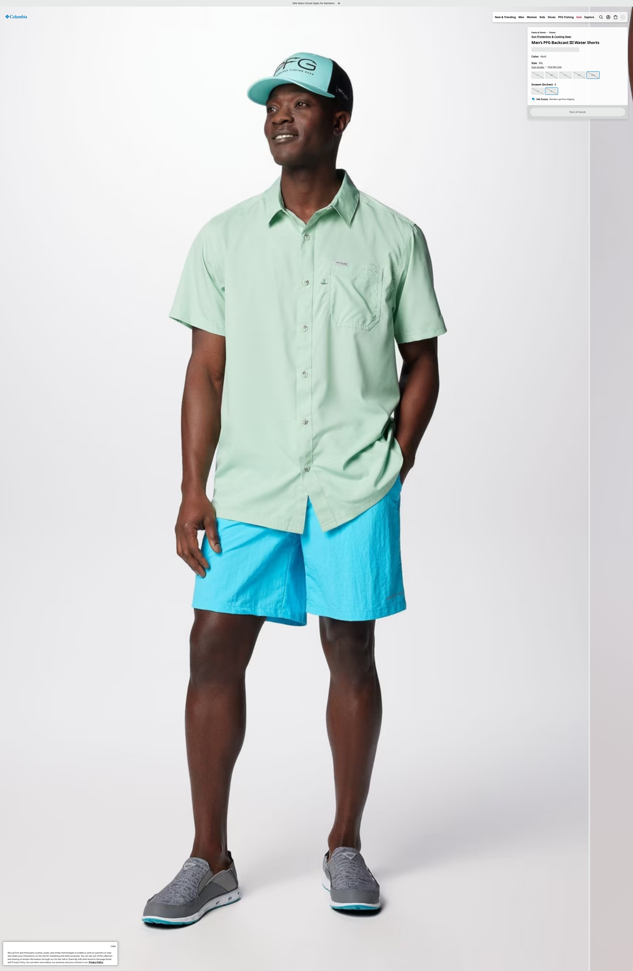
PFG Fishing (573, 17)
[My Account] (615, 17)
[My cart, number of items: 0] (622, 17)
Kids (549, 17)
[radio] (537, 75)
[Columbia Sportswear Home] (16, 17)
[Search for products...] (608, 17)
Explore (596, 17)
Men (528, 17)
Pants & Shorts (538, 32)
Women (539, 17)
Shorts (552, 32)
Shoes (559, 17)
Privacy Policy (96, 962)
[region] (316, 489)
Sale (586, 17)
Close (113, 946)
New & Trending (512, 17)
